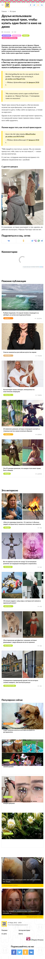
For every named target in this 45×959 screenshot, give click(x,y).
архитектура (10, 685)
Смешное (8, 434)
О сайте (4, 934)
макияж (8, 797)
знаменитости (9, 355)
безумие (16, 35)
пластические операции (9, 395)
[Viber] (35, 240)
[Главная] (7, 5)
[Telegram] (41, 240)
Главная (4, 11)
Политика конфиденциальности (18, 925)
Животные (9, 318)
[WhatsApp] (38, 240)
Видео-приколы (9, 38)
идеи (7, 760)
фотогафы (9, 606)
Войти (21, 934)
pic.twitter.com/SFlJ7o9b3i (14, 136)
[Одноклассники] (23, 240)
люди (25, 35)
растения (8, 833)
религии (8, 567)
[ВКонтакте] (8, 240)
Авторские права (24, 930)
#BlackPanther (30, 134)
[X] (32, 240)
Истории (13, 11)
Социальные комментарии (33, 266)
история (8, 645)
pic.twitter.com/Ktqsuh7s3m (15, 79)
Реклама (4, 930)
